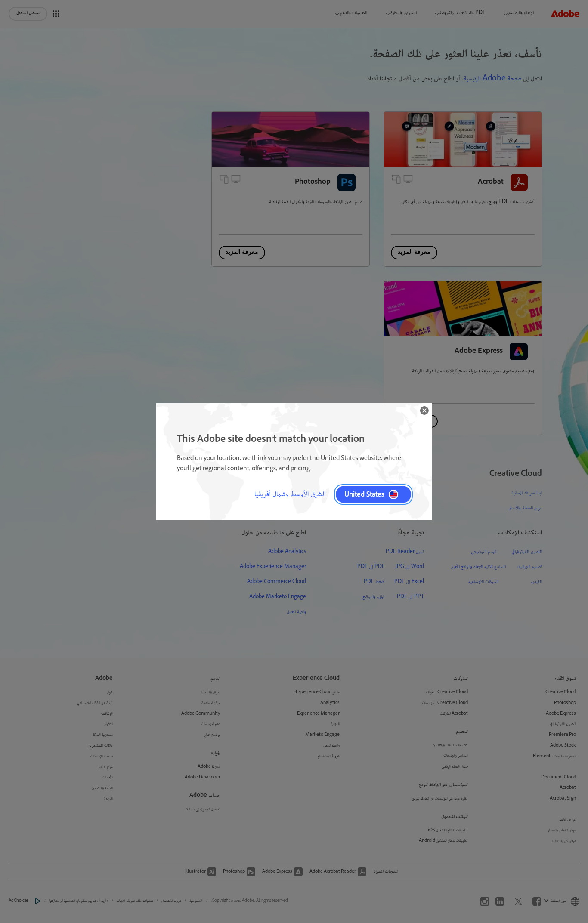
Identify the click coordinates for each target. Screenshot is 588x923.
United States (364, 494)
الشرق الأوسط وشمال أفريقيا (289, 494)
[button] (424, 410)
